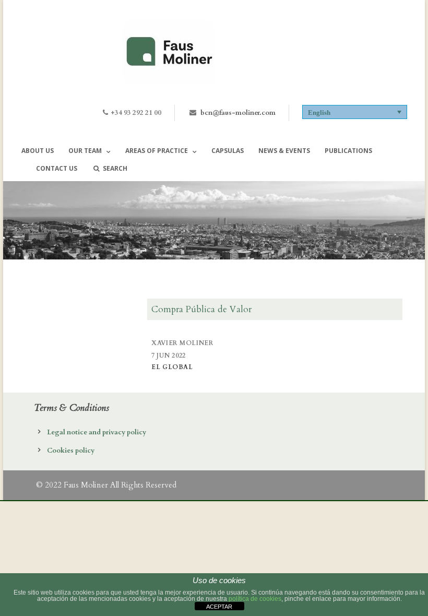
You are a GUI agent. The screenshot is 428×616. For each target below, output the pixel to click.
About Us (37, 150)
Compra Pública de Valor (201, 309)
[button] (355, 112)
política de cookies (255, 598)
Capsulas (227, 150)
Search (115, 168)
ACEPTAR (219, 606)
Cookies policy (70, 450)
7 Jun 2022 (168, 355)
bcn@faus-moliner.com (238, 112)
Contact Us (56, 168)
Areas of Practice (156, 150)
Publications (348, 150)
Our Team (85, 150)
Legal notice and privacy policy (96, 432)
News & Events (284, 150)
